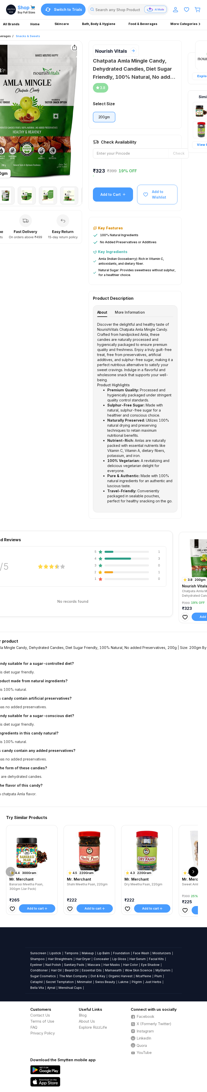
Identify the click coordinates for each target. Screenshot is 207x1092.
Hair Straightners (60, 959)
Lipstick (55, 953)
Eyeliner (36, 965)
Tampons (71, 953)
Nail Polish (53, 965)
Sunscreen (38, 953)
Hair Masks (112, 965)
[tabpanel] (135, 413)
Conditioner (39, 970)
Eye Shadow (150, 965)
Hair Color (130, 965)
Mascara (94, 965)
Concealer (101, 959)
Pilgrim (137, 982)
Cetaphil (36, 982)
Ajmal (51, 988)
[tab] (102, 312)
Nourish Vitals (111, 51)
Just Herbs (153, 982)
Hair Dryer (83, 959)
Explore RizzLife (93, 1027)
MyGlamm (163, 970)
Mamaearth (113, 970)
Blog (83, 1015)
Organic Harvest (121, 976)
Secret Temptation (60, 982)
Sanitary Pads (74, 965)
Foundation (121, 953)
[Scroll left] (11, 872)
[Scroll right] (193, 872)
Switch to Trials (68, 9)
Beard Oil (72, 970)
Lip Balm (103, 953)
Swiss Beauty (105, 982)
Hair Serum (138, 959)
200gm (104, 117)
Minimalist (84, 982)
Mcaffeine (143, 976)
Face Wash (141, 953)
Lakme (123, 982)
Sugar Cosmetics (43, 976)
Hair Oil (56, 970)
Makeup (88, 953)
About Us (87, 1021)
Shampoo (37, 959)
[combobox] (128, 9)
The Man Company (73, 976)
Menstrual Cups (70, 988)
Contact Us (40, 1015)
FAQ (33, 1027)
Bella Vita (37, 988)
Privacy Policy (42, 1033)
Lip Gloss (119, 959)
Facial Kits (156, 959)
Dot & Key (98, 976)
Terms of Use (42, 1021)
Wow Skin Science (138, 970)
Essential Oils (92, 970)
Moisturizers (161, 953)
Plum (158, 976)
